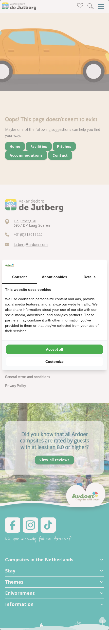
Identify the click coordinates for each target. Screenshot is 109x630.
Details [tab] (90, 277)
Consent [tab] (19, 277)
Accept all (54, 349)
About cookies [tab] (54, 277)
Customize (54, 361)
